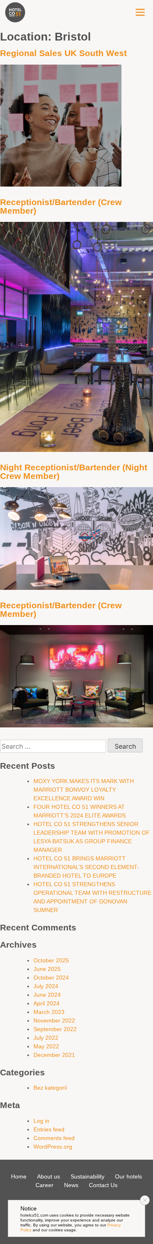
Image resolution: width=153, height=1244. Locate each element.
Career (44, 1185)
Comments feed (54, 1138)
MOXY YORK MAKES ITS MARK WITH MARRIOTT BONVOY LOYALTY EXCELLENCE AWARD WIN (83, 789)
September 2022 (55, 1029)
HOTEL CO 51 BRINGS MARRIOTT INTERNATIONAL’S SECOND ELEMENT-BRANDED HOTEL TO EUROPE (86, 867)
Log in (41, 1121)
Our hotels (128, 1176)
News (71, 1185)
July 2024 (45, 986)
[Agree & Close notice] (145, 1200)
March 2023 (48, 1012)
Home (19, 1176)
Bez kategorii (50, 1087)
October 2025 (51, 960)
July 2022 (45, 1037)
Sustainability (87, 1176)
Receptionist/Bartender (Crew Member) (61, 206)
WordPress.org (52, 1146)
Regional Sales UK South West (63, 53)
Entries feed (48, 1129)
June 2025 (47, 969)
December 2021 (54, 1055)
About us (48, 1176)
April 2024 (46, 1003)
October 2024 (51, 977)
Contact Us (103, 1185)
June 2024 (47, 994)
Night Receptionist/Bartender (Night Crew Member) (73, 472)
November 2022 (54, 1020)
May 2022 (46, 1046)
